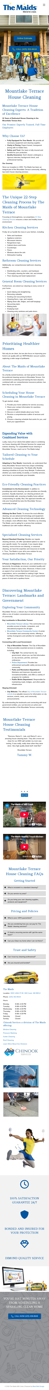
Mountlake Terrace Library (17, 624)
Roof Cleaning (8, 1040)
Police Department (19, 662)
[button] (21, 791)
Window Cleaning (9, 1029)
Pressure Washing (10, 1033)
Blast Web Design (38, 1386)
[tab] (24, 887)
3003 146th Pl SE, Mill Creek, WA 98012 (25, 993)
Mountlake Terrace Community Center (22, 631)
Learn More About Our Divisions (15, 1044)
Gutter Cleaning (9, 1037)
